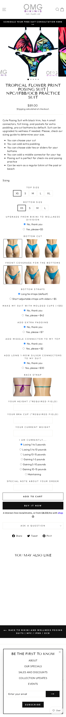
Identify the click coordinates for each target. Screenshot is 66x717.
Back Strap (33, 375)
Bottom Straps (33, 289)
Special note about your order (33, 481)
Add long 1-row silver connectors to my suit (33, 356)
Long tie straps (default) (34, 293)
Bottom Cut (33, 236)
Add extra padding (33, 322)
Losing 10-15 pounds (34, 454)
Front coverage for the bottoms (33, 263)
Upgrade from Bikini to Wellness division (33, 218)
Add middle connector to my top (33, 339)
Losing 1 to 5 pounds (34, 444)
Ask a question (33, 525)
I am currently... (33, 440)
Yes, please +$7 (34, 332)
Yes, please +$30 (34, 367)
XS (17, 193)
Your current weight (33, 427)
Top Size (33, 187)
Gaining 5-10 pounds (34, 464)
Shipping (21, 109)
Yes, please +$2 (34, 348)
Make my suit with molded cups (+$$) (33, 305)
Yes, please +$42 (34, 315)
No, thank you (34, 224)
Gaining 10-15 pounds (34, 469)
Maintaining (34, 474)
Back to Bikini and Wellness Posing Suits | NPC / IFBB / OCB (35, 631)
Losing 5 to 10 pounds (34, 449)
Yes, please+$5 (34, 229)
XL (48, 193)
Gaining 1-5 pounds (34, 459)
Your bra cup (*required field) (32, 414)
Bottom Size (33, 202)
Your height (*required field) (33, 401)
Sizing (6, 180)
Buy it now (33, 505)
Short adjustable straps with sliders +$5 (34, 298)
